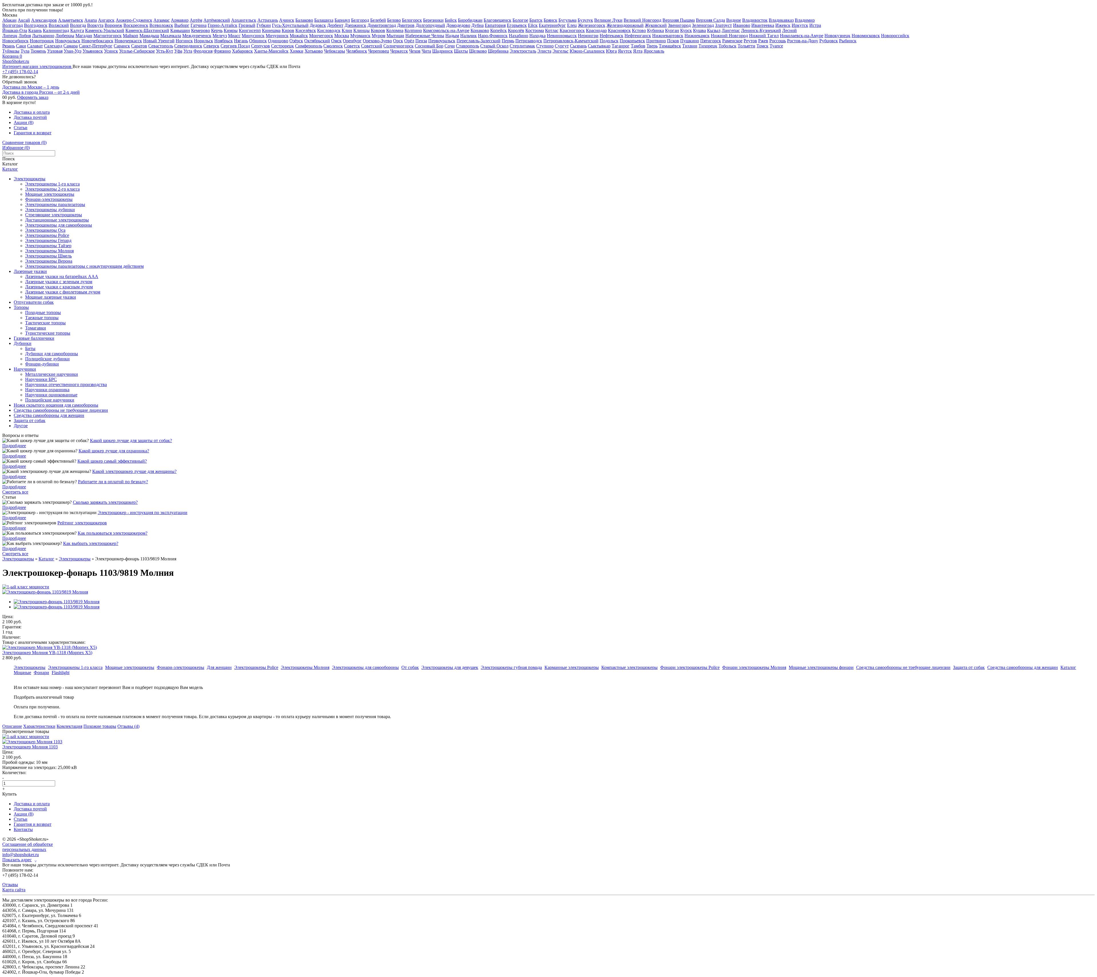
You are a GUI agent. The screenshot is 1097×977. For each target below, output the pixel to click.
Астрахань (267, 20)
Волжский (59, 25)
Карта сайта (13, 889)
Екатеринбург (552, 25)
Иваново (741, 25)
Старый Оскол (494, 45)
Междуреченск (196, 35)
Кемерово (200, 30)
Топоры (21, 307)
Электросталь (523, 51)
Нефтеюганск (637, 35)
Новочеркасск (128, 40)
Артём (196, 20)
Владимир (805, 20)
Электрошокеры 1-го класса (52, 183)
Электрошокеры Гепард (48, 240)
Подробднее (14, 445)
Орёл (409, 40)
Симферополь (308, 45)
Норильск (203, 40)
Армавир (180, 20)
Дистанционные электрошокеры (57, 219)
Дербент (335, 25)
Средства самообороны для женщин (49, 415)
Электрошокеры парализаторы (55, 204)
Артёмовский (216, 20)
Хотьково (314, 51)
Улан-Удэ (72, 51)
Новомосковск (866, 35)
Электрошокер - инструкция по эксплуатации (142, 512)
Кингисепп (250, 30)
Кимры (231, 30)
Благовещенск (497, 20)
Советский (371, 45)
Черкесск (399, 51)
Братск (536, 20)
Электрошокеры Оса (45, 230)
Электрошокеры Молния (49, 250)
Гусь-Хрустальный (290, 25)
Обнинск (258, 40)
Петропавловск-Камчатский (570, 40)
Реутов (750, 40)
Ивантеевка (762, 25)
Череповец (378, 51)
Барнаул (342, 20)
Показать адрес (19, 859)
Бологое (520, 20)
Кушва (699, 30)
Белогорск (412, 20)
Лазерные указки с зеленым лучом (58, 281)
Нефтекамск (611, 35)
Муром (378, 35)
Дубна (477, 25)
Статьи (20, 127)
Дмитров (406, 25)
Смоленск (333, 45)
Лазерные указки (30, 271)
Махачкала (170, 35)
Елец (572, 25)
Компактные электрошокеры (629, 667)
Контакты (23, 829)
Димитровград (381, 25)
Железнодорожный (625, 25)
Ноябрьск (223, 40)
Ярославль (654, 51)
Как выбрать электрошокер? (90, 543)
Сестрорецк (282, 45)
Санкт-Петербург (96, 45)
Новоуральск (67, 40)
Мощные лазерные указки (50, 297)
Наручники (25, 369)
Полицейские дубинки (47, 358)
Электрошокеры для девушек (449, 667)
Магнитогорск (107, 35)
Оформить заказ (32, 97)
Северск (211, 45)
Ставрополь (467, 45)
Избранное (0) (16, 147)
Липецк (9, 35)
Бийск (451, 20)
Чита (426, 51)
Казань (35, 30)
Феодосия (203, 51)
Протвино (656, 40)
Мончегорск (321, 35)
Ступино (545, 45)
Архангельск (243, 20)
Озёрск (296, 40)
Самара (70, 45)
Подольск (609, 40)
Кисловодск (329, 30)
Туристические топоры (47, 333)
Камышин (180, 30)
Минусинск (253, 35)
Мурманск (360, 35)
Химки (296, 51)
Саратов (139, 45)
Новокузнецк (837, 35)
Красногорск (572, 30)
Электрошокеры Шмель (48, 255)
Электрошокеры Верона (48, 261)
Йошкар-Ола (14, 30)
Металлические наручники (51, 374)
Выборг (181, 25)
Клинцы (361, 30)
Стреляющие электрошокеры (53, 214)
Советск (352, 45)
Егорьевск (517, 25)
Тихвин (689, 45)
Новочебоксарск (97, 40)
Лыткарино (43, 35)
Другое (21, 425)
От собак (410, 667)
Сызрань (578, 45)
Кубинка (655, 30)
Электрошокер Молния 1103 (30, 746)
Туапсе (776, 45)
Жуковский (656, 25)
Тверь (652, 45)
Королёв (516, 30)
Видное (733, 20)
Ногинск (184, 40)
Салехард (53, 45)
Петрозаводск (528, 40)
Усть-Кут (164, 51)
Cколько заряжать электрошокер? (105, 502)
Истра (815, 25)
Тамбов (638, 45)
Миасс (234, 35)
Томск (762, 45)
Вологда (78, 25)
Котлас (551, 30)
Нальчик (468, 35)
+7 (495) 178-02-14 (20, 71)
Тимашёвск (670, 45)
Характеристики (39, 726)
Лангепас (731, 30)
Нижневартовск (667, 35)
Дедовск (318, 25)
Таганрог (621, 45)
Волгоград (12, 25)
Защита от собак (29, 420)
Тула (25, 51)
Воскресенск (135, 25)
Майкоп (130, 35)
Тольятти (746, 45)
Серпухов (260, 45)
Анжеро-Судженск (134, 20)
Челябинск (356, 51)
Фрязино (222, 51)
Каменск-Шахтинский (147, 30)
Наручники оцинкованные (51, 394)
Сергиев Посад (235, 45)
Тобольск (727, 45)
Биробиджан (470, 20)
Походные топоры (43, 312)
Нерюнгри (588, 35)
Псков (673, 40)
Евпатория (495, 25)
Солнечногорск (398, 45)
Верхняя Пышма (678, 20)
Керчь (217, 30)
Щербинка (498, 51)
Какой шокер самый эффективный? (112, 461)
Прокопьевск (632, 40)
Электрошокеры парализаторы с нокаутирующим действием (84, 266)
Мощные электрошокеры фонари (821, 667)
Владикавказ (781, 20)
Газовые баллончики (34, 338)
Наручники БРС (41, 379)
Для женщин (219, 667)
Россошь (777, 40)
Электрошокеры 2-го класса (52, 189)
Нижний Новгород (729, 35)
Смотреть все (15, 492)
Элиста (544, 51)
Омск (336, 40)
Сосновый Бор (429, 45)
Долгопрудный (430, 25)
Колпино (413, 30)
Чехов (415, 51)
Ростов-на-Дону (802, 40)
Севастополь (160, 45)
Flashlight (60, 672)
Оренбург (352, 40)
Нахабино (518, 35)
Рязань (8, 45)
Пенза (421, 40)
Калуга (77, 30)
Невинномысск (562, 35)
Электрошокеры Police (47, 235)
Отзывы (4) (128, 726)
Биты (30, 348)
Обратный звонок (19, 81)
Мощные (22, 672)
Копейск (498, 30)
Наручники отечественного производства (66, 384)
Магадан (83, 35)
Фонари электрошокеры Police (690, 667)
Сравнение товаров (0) (24, 142)
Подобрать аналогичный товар (44, 697)
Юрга (611, 51)
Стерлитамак (522, 45)
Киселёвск (305, 30)
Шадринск (442, 51)
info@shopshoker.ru (20, 854)
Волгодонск (35, 25)
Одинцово (278, 40)
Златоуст (723, 25)
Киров (288, 30)
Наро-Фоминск (493, 35)
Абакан (9, 20)
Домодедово (458, 25)
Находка (537, 35)
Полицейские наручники (49, 399)
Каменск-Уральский (104, 30)
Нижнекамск (697, 35)
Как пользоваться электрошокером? (112, 533)
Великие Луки (608, 20)
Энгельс (560, 51)
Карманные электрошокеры (572, 667)
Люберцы (64, 35)
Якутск (625, 51)
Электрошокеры (29, 178)
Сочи (450, 45)
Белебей (378, 20)
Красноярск (619, 30)
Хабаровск (242, 51)
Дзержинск (355, 25)
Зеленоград (703, 25)
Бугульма (567, 20)
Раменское (732, 40)
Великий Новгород (642, 20)
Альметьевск (70, 20)
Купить (9, 794)
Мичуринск (277, 35)
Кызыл (713, 30)
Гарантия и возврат (32, 132)
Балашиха (323, 20)
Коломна (394, 30)
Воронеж (113, 25)
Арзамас (161, 20)
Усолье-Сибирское (137, 51)
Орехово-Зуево (377, 40)
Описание (12, 726)
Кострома (534, 30)
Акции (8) (23, 122)
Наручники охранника (47, 389)
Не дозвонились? (19, 76)
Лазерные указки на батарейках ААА (61, 276)
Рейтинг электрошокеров (82, 522)
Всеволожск (161, 25)
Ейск (533, 25)
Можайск (299, 35)
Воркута (95, 25)
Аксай (24, 20)
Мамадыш (149, 35)
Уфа (178, 51)
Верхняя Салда (710, 20)
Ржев (763, 40)
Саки (21, 45)
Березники (433, 20)
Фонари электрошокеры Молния (754, 667)
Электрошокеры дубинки (50, 209)
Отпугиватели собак (34, 302)
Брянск (550, 20)
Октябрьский (317, 40)
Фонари (41, 672)
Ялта (637, 51)
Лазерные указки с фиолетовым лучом (62, 291)
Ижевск (782, 25)
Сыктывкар (599, 45)
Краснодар (596, 30)
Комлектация (69, 726)
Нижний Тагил (764, 35)
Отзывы (10, 884)
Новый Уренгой (159, 40)
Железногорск (591, 25)
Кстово (639, 30)
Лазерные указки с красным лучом (59, 286)
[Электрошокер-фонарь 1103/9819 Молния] (45, 592)
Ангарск (106, 20)
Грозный (247, 25)
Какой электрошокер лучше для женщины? (134, 471)
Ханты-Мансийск (271, 51)
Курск (686, 30)
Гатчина (199, 25)
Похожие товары (99, 726)
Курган (672, 30)
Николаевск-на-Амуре (801, 35)
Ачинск (286, 20)
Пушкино (689, 40)
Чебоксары (334, 51)
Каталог (10, 169)
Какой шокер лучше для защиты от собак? (131, 440)
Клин (347, 30)
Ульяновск (93, 51)
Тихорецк (707, 45)
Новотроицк (42, 40)
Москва (9, 15)
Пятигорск (710, 40)
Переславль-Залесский (479, 40)
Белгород (360, 20)
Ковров (378, 30)
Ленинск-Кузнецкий (761, 30)
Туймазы (10, 51)
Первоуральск (441, 40)
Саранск (122, 45)
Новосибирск (15, 40)
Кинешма (271, 30)
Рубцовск (828, 40)
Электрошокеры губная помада (511, 667)
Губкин (264, 25)
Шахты (461, 51)
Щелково (478, 51)
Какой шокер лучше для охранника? (114, 450)
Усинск (111, 51)
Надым (452, 35)
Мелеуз (220, 35)
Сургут (562, 45)
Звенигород (679, 25)
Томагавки (35, 327)
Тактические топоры (45, 322)
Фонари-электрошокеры (49, 199)
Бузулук (585, 20)
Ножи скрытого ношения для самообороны (56, 405)
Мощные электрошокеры (49, 194)
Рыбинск (847, 40)
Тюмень (38, 51)
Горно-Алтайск (222, 25)
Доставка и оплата (32, 112)
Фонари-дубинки (42, 363)
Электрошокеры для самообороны (58, 225)
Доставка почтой (30, 117)
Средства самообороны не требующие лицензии (61, 410)
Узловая (55, 51)
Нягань (241, 40)
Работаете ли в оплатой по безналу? (113, 481)
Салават (35, 45)
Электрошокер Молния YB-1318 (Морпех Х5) (47, 652)
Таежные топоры (42, 317)
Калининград (56, 30)
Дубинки (22, 343)
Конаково (480, 30)
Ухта (187, 51)
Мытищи (395, 35)
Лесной (789, 30)
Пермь (508, 40)
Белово (394, 20)
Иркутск (800, 25)
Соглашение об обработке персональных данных (27, 847)
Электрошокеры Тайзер (48, 245)
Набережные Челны (424, 35)
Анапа (90, 20)
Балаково (304, 20)
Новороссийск (895, 35)
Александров (44, 20)
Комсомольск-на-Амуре (446, 30)
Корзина (12, 56)
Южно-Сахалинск (587, 51)
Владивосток (755, 20)
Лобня (25, 35)
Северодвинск (188, 45)
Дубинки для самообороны (51, 353)
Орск (398, 40)
